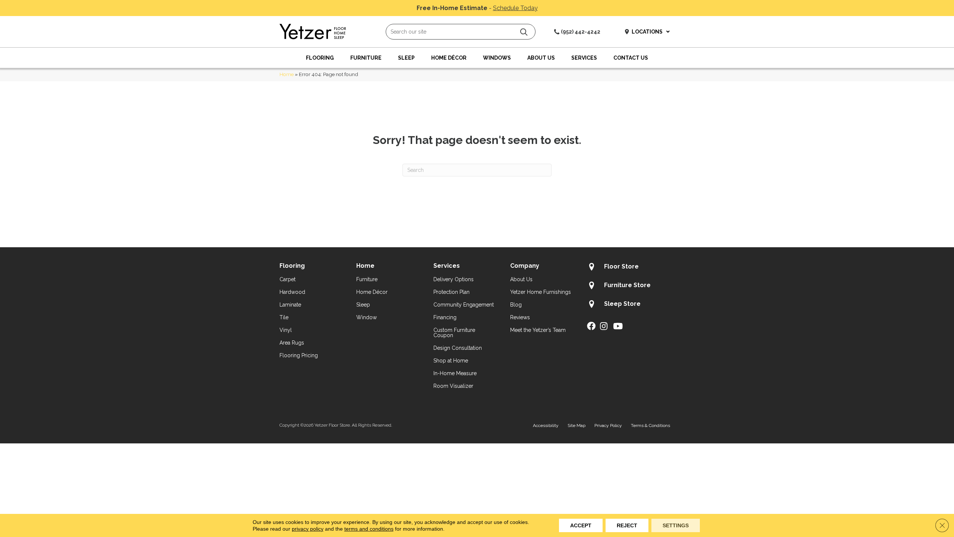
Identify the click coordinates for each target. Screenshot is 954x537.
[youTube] (618, 327)
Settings (676, 525)
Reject (627, 525)
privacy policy (307, 529)
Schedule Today (515, 8)
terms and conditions (369, 529)
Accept (580, 525)
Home (286, 74)
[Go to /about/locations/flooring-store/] (631, 267)
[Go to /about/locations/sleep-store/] (631, 305)
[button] (523, 32)
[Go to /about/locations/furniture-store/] (631, 286)
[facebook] (591, 327)
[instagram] (603, 327)
